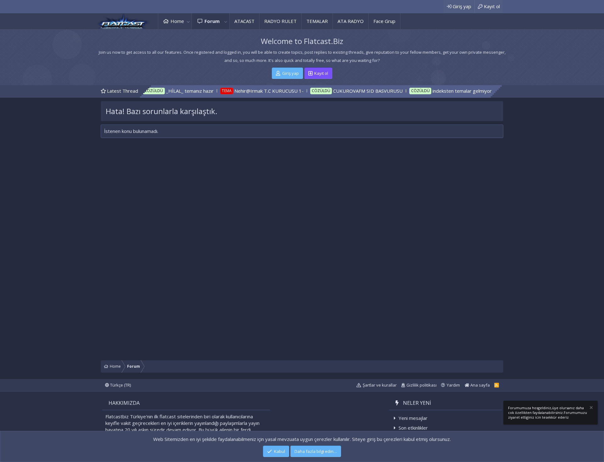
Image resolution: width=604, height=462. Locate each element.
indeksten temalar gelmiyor (442, 91)
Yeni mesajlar (413, 418)
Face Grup (384, 21)
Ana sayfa (479, 385)
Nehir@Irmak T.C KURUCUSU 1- (249, 91)
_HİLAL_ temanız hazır (170, 91)
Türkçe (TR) (120, 385)
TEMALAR (317, 21)
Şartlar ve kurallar (380, 385)
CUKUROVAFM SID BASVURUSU (348, 91)
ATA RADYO (351, 21)
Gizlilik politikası (421, 385)
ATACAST (244, 21)
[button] (188, 21)
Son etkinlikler (413, 428)
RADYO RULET (280, 21)
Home (177, 21)
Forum (212, 21)
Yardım (453, 385)
